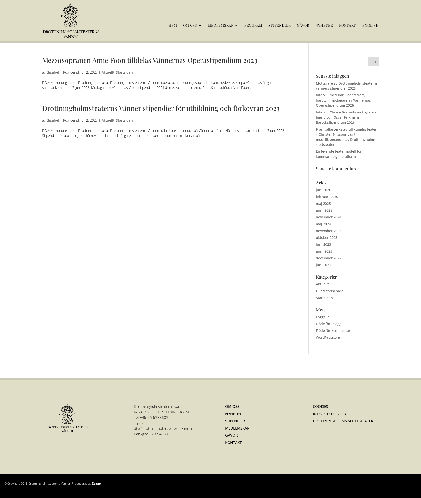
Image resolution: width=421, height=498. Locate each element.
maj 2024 (323, 224)
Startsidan (124, 72)
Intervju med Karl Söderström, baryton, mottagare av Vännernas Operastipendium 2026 (343, 100)
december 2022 (328, 258)
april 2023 (324, 251)
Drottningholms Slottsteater (343, 420)
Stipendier (279, 26)
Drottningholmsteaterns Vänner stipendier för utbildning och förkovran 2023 (161, 108)
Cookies (320, 406)
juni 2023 (323, 244)
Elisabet (52, 72)
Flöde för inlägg (328, 323)
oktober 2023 (326, 237)
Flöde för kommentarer (335, 330)
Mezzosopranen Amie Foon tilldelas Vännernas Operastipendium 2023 (149, 60)
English (370, 26)
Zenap (96, 483)
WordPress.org (328, 337)
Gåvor (303, 26)
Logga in (323, 317)
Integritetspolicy (330, 413)
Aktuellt (108, 72)
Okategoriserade (329, 291)
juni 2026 (323, 190)
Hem (173, 26)
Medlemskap (220, 26)
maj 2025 (323, 203)
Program (253, 26)
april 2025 (324, 210)
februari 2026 (327, 196)
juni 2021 (323, 265)
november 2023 (328, 230)
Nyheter (324, 26)
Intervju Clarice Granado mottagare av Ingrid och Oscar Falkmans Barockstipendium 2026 (347, 117)
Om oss (190, 26)
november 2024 (328, 217)
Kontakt (347, 26)
